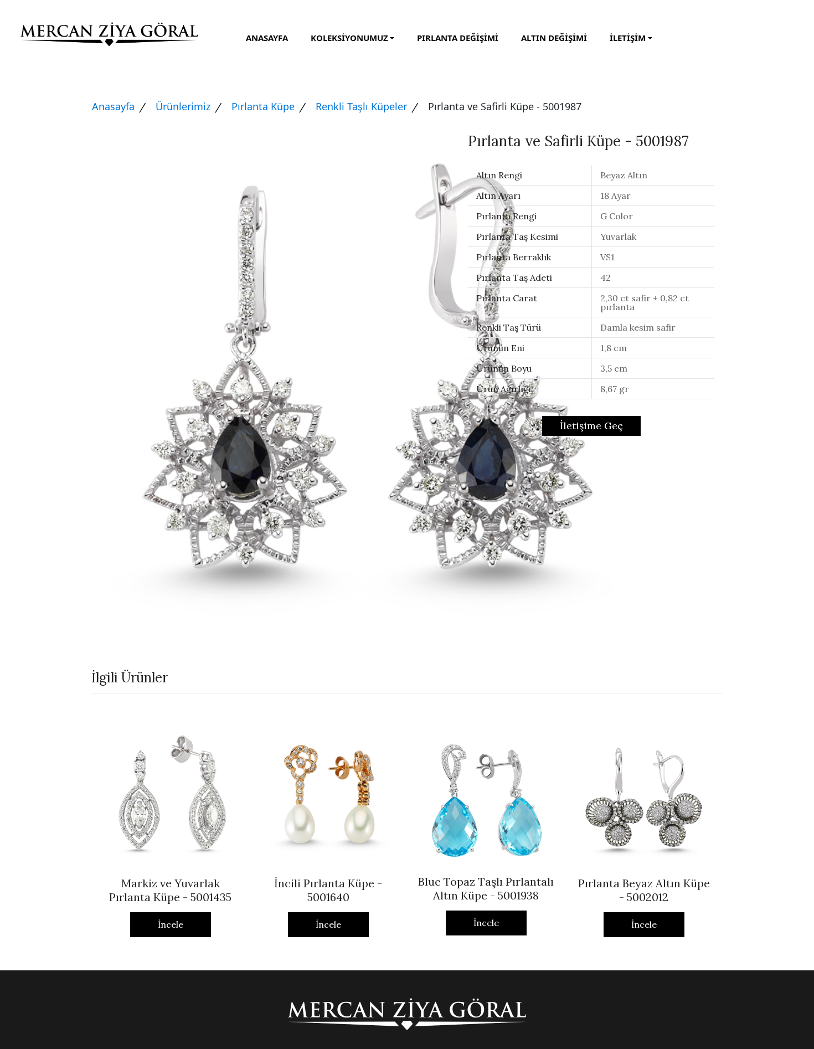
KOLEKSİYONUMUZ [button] (349, 37)
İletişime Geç (591, 425)
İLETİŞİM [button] (628, 37)
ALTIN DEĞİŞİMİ (554, 37)
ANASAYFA (267, 37)
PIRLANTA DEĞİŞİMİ (457, 37)
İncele (170, 924)
